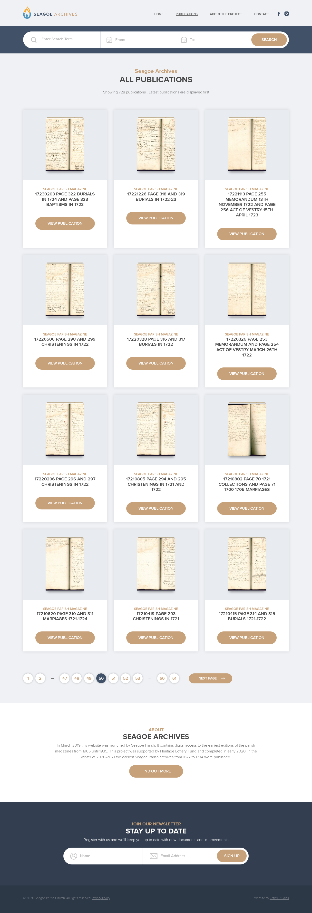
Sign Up (232, 855)
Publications (187, 14)
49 (89, 678)
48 (76, 678)
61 (174, 678)
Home (159, 14)
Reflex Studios (279, 898)
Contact (261, 14)
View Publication (65, 223)
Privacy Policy (101, 898)
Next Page (208, 678)
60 (162, 678)
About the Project (226, 14)
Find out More (156, 771)
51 (113, 678)
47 (64, 678)
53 (137, 678)
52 (125, 678)
